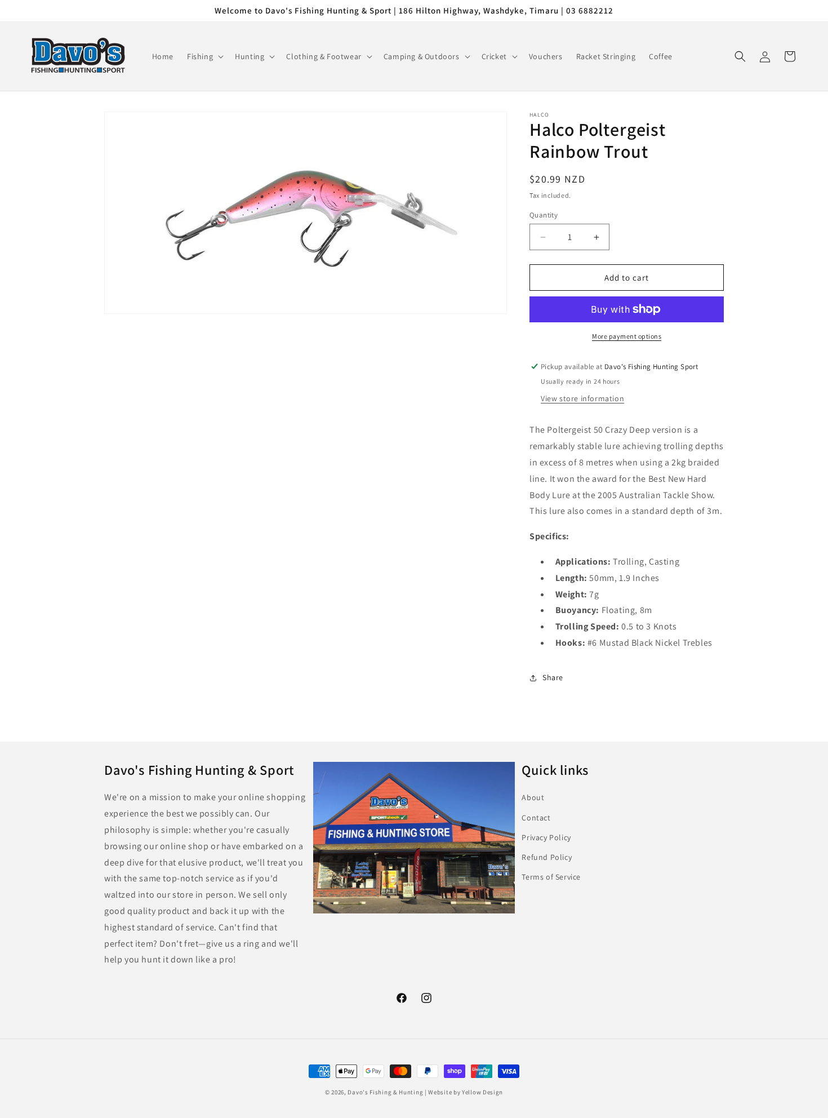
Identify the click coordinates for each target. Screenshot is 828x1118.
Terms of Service (551, 877)
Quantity (543, 215)
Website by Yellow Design (465, 1092)
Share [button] (552, 677)
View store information (582, 398)
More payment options (626, 336)
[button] (204, 56)
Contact (536, 818)
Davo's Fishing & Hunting (385, 1092)
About (533, 798)
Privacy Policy (546, 837)
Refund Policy (547, 857)
